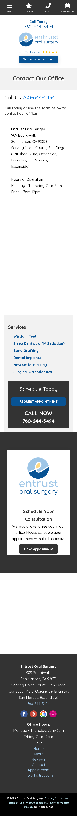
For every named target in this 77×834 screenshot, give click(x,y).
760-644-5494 (38, 27)
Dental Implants (27, 357)
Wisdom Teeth (25, 336)
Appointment (38, 770)
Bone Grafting (26, 350)
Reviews (38, 759)
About (38, 754)
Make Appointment (38, 549)
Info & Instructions (38, 775)
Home (38, 748)
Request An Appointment (38, 59)
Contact (38, 764)
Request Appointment (39, 401)
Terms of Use (16, 802)
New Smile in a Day (30, 364)
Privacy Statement (57, 798)
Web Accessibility (37, 802)
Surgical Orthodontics (32, 372)
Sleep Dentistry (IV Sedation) (39, 343)
